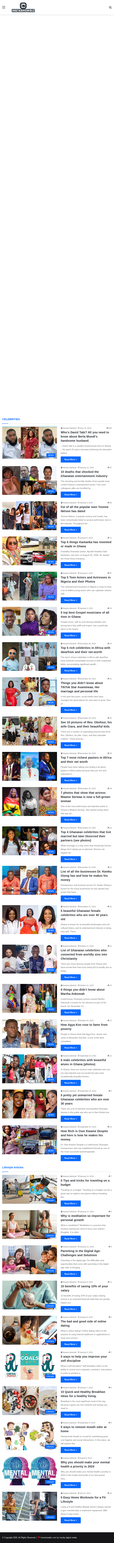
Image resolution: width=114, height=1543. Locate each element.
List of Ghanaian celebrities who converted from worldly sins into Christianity (84, 954)
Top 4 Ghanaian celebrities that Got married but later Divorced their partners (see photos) (86, 836)
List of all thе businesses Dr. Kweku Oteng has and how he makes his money (86, 875)
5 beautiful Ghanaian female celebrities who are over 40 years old (84, 915)
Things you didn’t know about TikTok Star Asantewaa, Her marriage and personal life (82, 687)
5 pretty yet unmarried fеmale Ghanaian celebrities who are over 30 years (85, 1099)
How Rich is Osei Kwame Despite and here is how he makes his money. (84, 1135)
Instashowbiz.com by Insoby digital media (59, 1537)
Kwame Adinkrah (70, 428)
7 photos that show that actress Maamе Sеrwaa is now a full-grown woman (85, 797)
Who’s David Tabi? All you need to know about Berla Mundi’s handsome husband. (85, 436)
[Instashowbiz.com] (23, 7)
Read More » (70, 459)
